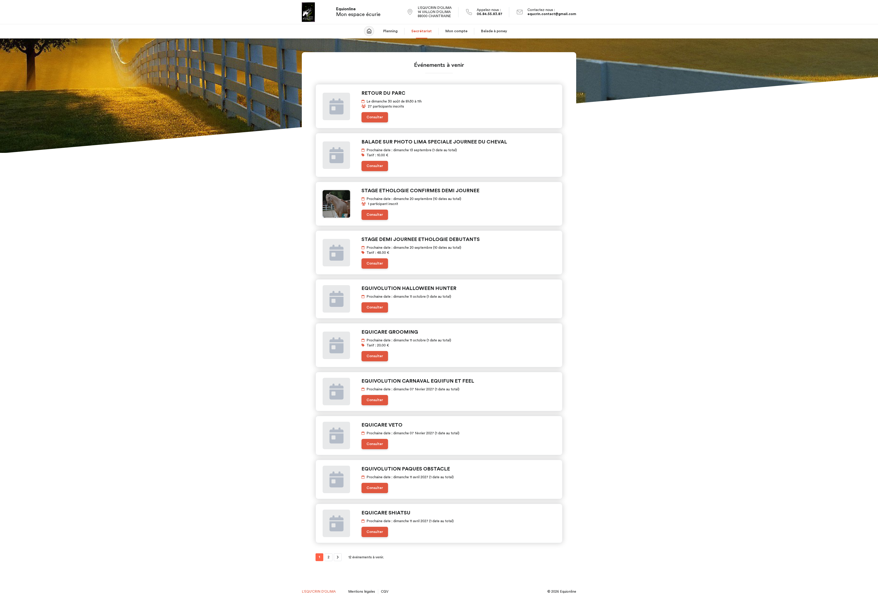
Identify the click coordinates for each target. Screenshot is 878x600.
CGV (384, 591)
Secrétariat (421, 31)
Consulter (375, 117)
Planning (390, 31)
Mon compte (456, 31)
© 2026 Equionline (561, 591)
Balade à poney (494, 31)
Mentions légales (361, 591)
